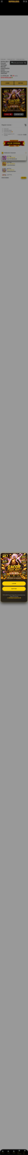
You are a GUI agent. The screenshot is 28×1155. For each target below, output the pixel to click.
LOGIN (14, 583)
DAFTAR (14, 588)
